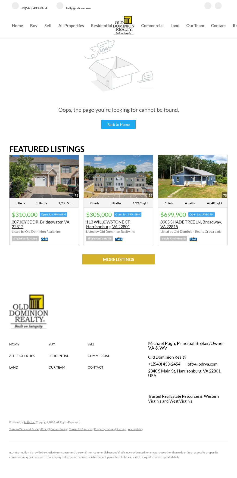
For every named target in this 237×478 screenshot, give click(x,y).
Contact (218, 25)
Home (17, 25)
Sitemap (121, 429)
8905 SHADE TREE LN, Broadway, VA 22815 (191, 224)
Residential (101, 25)
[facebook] (207, 6)
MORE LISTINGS (118, 259)
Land (175, 25)
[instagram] (218, 6)
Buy (33, 25)
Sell (47, 25)
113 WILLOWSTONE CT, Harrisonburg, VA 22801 (108, 224)
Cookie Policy (58, 429)
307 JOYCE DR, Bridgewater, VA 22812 (40, 224)
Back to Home (118, 124)
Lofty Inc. (29, 422)
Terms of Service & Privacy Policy (29, 429)
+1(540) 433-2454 (164, 363)
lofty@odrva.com (202, 363)
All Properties (71, 25)
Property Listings (104, 429)
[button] (29, 344)
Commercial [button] (152, 25)
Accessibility (135, 429)
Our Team (195, 25)
